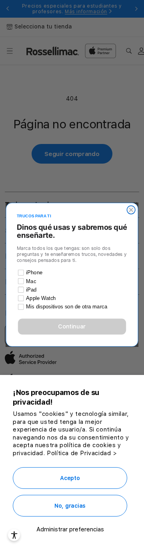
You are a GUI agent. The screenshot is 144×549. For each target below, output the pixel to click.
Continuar (72, 326)
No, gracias (70, 505)
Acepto (70, 478)
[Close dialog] (131, 210)
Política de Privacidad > (82, 453)
